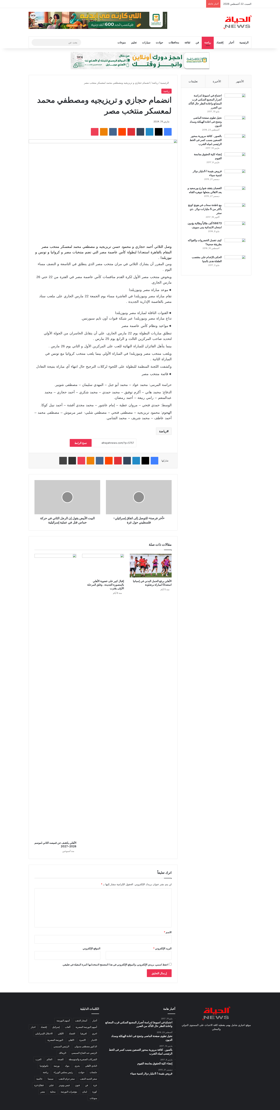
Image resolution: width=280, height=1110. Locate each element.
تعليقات (193, 81)
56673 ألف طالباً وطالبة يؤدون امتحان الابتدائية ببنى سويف (205, 225)
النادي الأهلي (91, 1065)
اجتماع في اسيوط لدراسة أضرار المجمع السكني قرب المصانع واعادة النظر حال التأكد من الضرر (205, 101)
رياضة (207, 42)
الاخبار (94, 1039)
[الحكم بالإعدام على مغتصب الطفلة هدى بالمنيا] (235, 262)
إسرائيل (56, 1027)
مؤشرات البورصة (69, 1091)
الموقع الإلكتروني (91, 948)
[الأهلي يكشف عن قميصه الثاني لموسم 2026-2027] (55, 696)
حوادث (159, 42)
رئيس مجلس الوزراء (63, 1072)
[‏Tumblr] (140, 132)
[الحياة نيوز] (237, 22)
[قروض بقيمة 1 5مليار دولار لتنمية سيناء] (235, 176)
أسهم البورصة (63, 1020)
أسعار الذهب (81, 1020)
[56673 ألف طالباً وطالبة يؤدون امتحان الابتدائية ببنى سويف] (235, 228)
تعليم (134, 42)
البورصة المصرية (55, 1039)
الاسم (168, 932)
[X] (158, 132)
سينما (50, 1078)
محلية (52, 1091)
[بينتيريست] (131, 132)
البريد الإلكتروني (162, 948)
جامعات (93, 1072)
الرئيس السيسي (61, 1046)
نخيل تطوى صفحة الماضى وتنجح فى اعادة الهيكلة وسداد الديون (206, 122)
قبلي (51, 1085)
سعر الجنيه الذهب (88, 1078)
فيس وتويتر (64, 1085)
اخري (94, 1033)
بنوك (67, 1065)
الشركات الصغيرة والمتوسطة (83, 1059)
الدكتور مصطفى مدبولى (85, 1046)
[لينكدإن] (149, 132)
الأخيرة (217, 81)
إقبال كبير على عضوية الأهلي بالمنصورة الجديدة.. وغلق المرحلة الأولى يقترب (105, 584)
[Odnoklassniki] (104, 132)
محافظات (174, 42)
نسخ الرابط (80, 442)
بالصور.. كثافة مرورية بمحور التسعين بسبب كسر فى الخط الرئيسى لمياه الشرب (206, 140)
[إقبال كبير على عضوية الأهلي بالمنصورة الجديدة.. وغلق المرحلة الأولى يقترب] (103, 565)
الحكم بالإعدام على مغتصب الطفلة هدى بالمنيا (207, 259)
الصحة (60, 1059)
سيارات (146, 42)
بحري (77, 1065)
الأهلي (61, 1033)
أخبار (231, 42)
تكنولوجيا (44, 1065)
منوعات (122, 42)
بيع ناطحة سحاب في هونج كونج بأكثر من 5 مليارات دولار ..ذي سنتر (205, 209)
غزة (95, 1085)
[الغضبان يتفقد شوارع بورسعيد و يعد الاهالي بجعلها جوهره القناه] (235, 193)
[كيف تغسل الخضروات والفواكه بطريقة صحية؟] (235, 245)
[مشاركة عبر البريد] (72, 460)
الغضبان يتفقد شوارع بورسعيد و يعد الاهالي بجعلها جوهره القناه (205, 190)
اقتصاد (72, 1033)
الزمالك (62, 1052)
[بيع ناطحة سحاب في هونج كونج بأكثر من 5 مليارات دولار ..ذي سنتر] (235, 210)
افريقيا (83, 1033)
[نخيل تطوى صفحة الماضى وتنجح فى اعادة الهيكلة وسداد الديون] (235, 123)
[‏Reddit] (122, 132)
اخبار (33, 1027)
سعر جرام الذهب (67, 1078)
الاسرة (82, 1039)
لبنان (84, 1091)
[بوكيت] (94, 132)
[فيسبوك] (168, 132)
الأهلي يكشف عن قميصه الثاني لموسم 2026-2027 (55, 844)
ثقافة (187, 42)
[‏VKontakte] (113, 132)
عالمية (39, 1078)
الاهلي (71, 1039)
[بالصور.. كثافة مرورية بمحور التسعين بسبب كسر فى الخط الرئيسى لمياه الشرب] (235, 141)
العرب (38, 1059)
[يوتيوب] (216, 1036)
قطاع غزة (39, 1085)
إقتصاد (219, 42)
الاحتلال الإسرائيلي (44, 1033)
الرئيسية (244, 42)
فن (197, 42)
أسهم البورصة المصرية (86, 1027)
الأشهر (240, 81)
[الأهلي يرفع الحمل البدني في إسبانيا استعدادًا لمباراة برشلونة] (151, 565)
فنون (77, 1085)
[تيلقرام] (207, 1036)
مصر (42, 1091)
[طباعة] (63, 460)
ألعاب (67, 1027)
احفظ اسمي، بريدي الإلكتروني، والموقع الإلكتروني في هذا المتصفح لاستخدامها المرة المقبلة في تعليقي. (115, 964)
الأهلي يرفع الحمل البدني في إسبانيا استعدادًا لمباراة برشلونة (152, 583)
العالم (49, 1059)
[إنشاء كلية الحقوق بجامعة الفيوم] (235, 159)
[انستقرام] (211, 1036)
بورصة (57, 1065)
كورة (94, 1091)
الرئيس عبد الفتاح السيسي (84, 1052)
